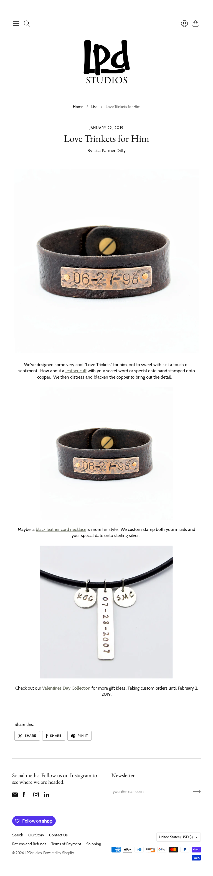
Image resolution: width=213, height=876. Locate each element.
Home (78, 106)
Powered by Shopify (58, 853)
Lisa (94, 106)
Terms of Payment (66, 843)
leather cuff (76, 370)
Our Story (36, 835)
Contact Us (58, 835)
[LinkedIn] (46, 795)
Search (17, 835)
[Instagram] (36, 795)
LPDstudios (33, 853)
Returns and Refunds (29, 843)
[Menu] (16, 23)
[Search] (27, 23)
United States (176, 837)
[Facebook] (24, 795)
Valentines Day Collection (66, 688)
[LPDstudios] (106, 62)
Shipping (93, 843)
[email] (15, 795)
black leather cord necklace (61, 529)
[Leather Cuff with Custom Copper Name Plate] (106, 453)
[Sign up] (197, 791)
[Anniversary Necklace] (106, 612)
